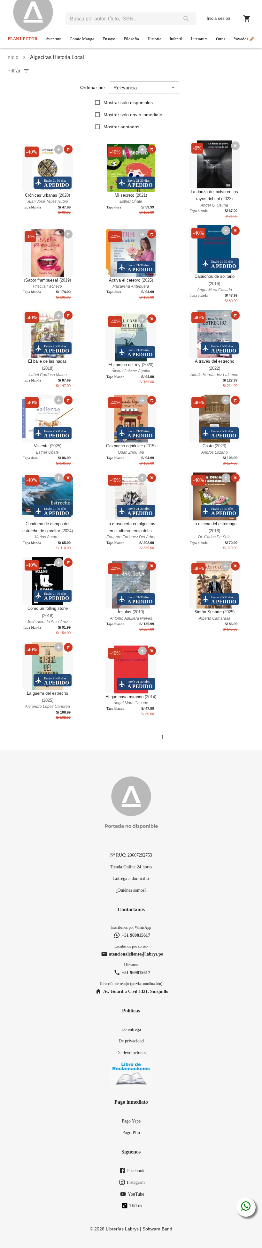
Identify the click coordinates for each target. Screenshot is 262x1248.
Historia (154, 39)
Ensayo (109, 39)
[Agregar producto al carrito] (68, 149)
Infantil (176, 39)
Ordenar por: (93, 87)
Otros (220, 39)
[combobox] (120, 19)
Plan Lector (22, 39)
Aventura (53, 39)
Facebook (135, 1170)
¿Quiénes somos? (131, 890)
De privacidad (131, 1040)
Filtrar (13, 70)
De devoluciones (131, 1052)
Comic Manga (82, 39)
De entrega (131, 1029)
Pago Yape (131, 1120)
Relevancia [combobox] (125, 87)
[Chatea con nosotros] (245, 1207)
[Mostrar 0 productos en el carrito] (247, 18)
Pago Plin (131, 1132)
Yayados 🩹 (244, 39)
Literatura (199, 39)
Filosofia (131, 39)
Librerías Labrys (122, 1228)
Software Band (157, 1228)
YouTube (136, 1194)
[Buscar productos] (186, 18)
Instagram (136, 1182)
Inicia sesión (218, 18)
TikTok (136, 1205)
